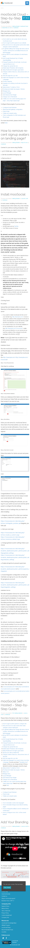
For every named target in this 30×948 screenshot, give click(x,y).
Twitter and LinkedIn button (10, 113)
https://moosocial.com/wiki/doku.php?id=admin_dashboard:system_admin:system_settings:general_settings (15, 551)
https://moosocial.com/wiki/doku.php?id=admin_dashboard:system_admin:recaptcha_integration (15, 569)
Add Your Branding (14, 822)
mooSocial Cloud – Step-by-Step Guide (14, 18)
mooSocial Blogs (6, 927)
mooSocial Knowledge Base (9, 923)
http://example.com (9, 357)
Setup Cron (6, 771)
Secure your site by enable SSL (11, 752)
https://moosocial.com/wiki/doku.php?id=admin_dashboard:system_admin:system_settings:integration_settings (15, 585)
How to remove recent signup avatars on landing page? (15, 134)
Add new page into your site (10, 75)
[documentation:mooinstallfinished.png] (15, 483)
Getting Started (16, 26)
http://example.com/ (17, 316)
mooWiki (4, 932)
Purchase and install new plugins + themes (14, 89)
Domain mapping (7, 81)
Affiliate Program (6, 925)
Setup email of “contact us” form (11, 87)
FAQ (13, 713)
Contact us (4, 896)
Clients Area (5, 891)
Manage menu (6, 91)
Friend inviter (6, 111)
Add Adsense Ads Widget (9, 95)
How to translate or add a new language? (13, 802)
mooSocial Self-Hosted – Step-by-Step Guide (14, 705)
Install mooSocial (13, 194)
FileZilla (16, 226)
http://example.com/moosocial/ (13, 328)
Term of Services (6, 910)
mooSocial (15, 27)
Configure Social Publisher (10, 107)
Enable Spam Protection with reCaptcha (13, 68)
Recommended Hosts (7, 929)
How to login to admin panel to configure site (14, 723)
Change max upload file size (10, 66)
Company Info (5, 917)
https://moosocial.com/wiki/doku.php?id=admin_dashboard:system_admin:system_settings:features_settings (15, 557)
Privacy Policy (5, 913)
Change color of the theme (10, 96)
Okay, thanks (7, 887)
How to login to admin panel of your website (14, 43)
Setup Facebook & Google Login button (13, 69)
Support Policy (5, 906)
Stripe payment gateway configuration (12, 109)
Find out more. (19, 884)
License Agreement (7, 915)
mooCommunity (6, 894)
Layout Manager (7, 93)
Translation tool (23, 762)
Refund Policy (5, 908)
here (6, 123)
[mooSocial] (6, 3)
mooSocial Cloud (24, 26)
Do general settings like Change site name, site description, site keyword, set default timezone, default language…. (16, 50)
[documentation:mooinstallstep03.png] (15, 464)
